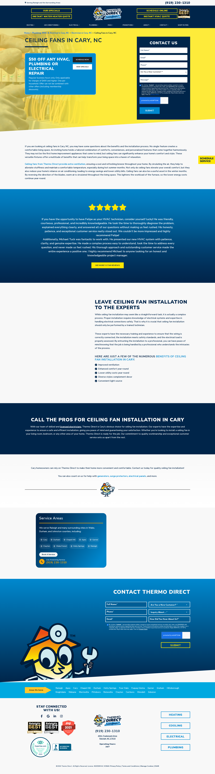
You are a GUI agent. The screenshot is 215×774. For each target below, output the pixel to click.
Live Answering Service (56, 561)
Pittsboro (96, 692)
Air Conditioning (51, 25)
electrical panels (137, 476)
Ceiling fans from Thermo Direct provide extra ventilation (55, 164)
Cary (75, 688)
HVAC (110, 25)
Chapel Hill (85, 688)
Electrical (73, 25)
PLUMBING (175, 747)
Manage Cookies (147, 766)
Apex (68, 688)
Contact (163, 25)
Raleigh (59, 688)
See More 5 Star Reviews (107, 265)
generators (103, 476)
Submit (149, 110)
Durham (97, 688)
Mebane (72, 692)
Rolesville (108, 692)
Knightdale (61, 692)
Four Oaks (124, 688)
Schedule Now (82, 60)
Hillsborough (173, 688)
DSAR (157, 766)
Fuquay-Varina (138, 688)
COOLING (175, 725)
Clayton (119, 692)
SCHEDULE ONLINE (157, 10)
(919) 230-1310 (177, 3)
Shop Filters (183, 25)
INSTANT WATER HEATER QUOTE (51, 16)
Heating (30, 25)
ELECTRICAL (175, 736)
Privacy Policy (155, 94)
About (146, 25)
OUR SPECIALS (51, 10)
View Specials (82, 67)
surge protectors (119, 476)
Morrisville (84, 692)
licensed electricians (70, 426)
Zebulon (152, 692)
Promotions (128, 25)
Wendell (141, 692)
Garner (151, 688)
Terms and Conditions (130, 766)
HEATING (175, 715)
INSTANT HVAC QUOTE (157, 16)
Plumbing (93, 25)
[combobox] (163, 72)
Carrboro (130, 692)
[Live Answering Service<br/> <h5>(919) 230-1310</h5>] (42, 561)
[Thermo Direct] (107, 13)
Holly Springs (110, 688)
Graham (160, 688)
